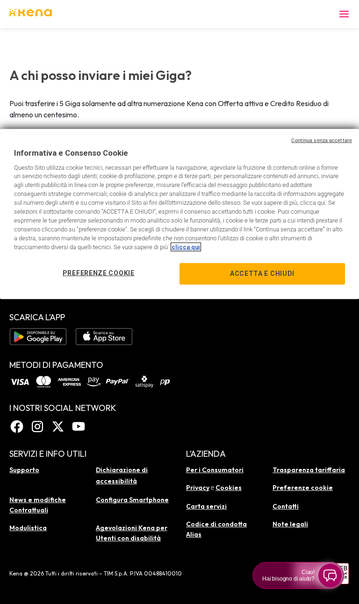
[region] (179, 214)
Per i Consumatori (215, 470)
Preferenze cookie (303, 487)
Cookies (228, 487)
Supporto (24, 470)
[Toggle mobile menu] (344, 14)
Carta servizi (206, 506)
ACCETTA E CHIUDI (262, 273)
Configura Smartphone (132, 500)
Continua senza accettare (321, 140)
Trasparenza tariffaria (309, 470)
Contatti (286, 506)
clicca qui (186, 246)
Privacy (197, 487)
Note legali (290, 524)
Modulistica (28, 528)
